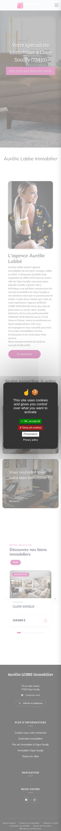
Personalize (30, 434)
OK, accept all (31, 421)
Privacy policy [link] (30, 439)
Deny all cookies (31, 427)
